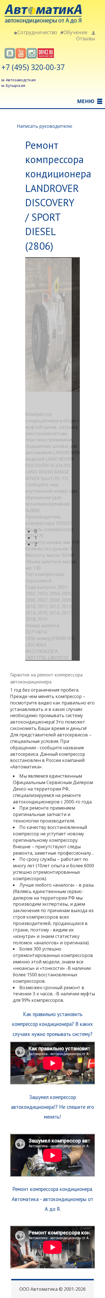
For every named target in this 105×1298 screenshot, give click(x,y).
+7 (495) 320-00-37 (33, 67)
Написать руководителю (44, 126)
